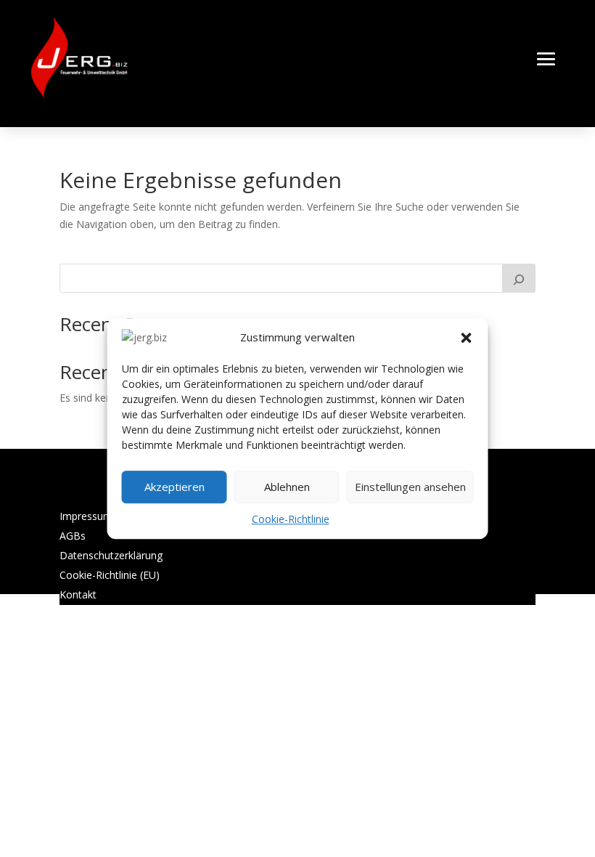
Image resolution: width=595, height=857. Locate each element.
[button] (466, 337)
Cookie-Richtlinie (290, 519)
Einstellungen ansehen (410, 487)
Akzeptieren (174, 487)
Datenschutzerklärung (111, 555)
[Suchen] (519, 278)
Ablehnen (287, 487)
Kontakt (78, 594)
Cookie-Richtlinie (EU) (110, 575)
